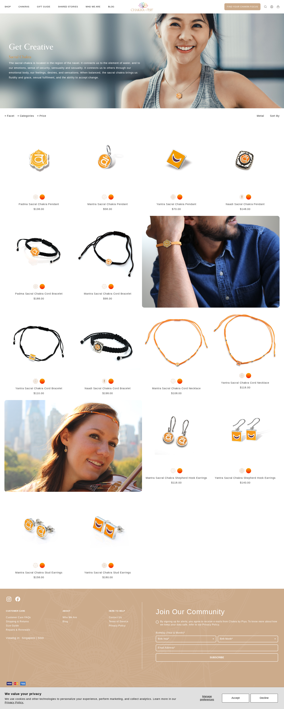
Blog (65, 621)
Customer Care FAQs (18, 617)
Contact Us (115, 617)
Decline (264, 697)
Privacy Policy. (14, 702)
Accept (235, 697)
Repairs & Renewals (18, 630)
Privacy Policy (210, 624)
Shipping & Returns (17, 621)
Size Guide (12, 625)
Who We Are (70, 617)
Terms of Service (118, 621)
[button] (8, 6)
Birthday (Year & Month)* (170, 632)
